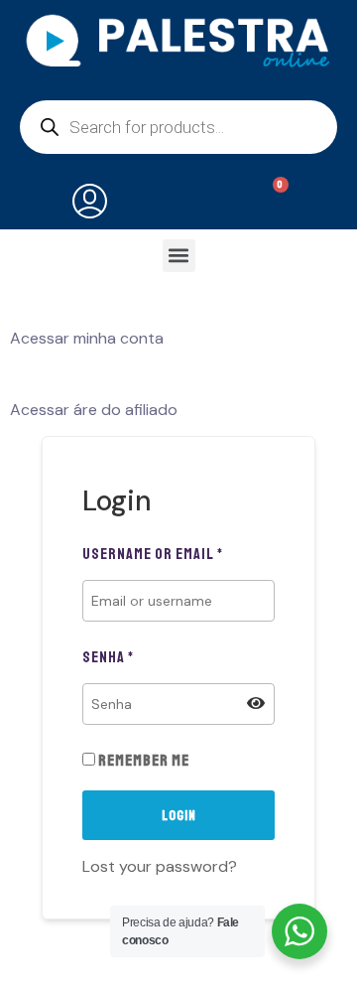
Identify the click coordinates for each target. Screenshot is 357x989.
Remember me (142, 761)
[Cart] (268, 201)
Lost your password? (159, 866)
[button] (179, 255)
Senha (108, 657)
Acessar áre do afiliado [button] (94, 409)
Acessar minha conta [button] (87, 338)
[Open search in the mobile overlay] (178, 127)
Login (179, 815)
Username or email (152, 554)
